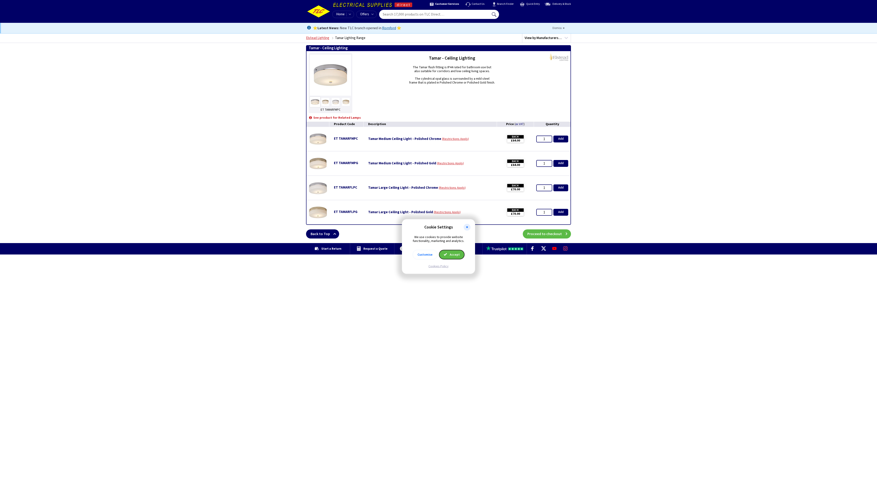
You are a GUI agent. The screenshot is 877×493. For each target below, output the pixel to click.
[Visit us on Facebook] (532, 248)
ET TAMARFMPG (346, 163)
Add (561, 138)
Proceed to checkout (544, 233)
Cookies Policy (438, 266)
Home (340, 14)
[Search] (494, 14)
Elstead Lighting (317, 38)
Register (520, 16)
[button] (467, 227)
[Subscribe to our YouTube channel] (554, 248)
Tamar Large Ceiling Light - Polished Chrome (403, 188)
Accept (454, 254)
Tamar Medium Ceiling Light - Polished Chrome (404, 139)
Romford (389, 28)
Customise (425, 254)
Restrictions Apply (455, 139)
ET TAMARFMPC (346, 138)
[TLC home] (318, 11)
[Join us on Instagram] (565, 248)
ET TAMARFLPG (345, 212)
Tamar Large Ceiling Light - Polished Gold (400, 212)
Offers (364, 14)
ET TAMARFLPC (345, 187)
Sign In (523, 12)
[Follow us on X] (543, 248)
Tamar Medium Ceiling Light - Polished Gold (402, 163)
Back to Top (320, 233)
